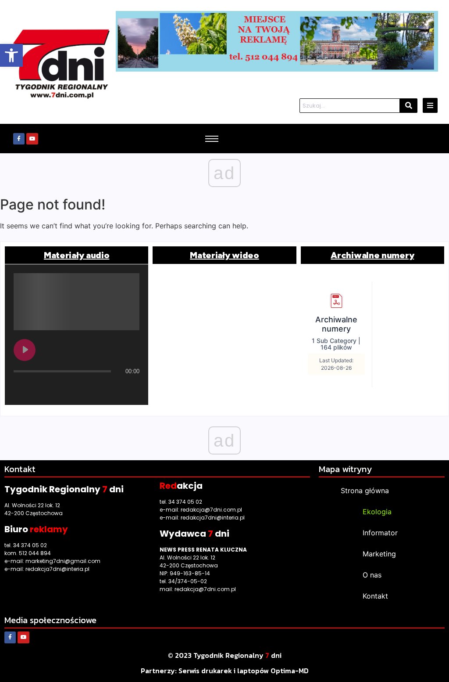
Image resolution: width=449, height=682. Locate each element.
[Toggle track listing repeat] (57, 388)
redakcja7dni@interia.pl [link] (57, 569)
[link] (11, 55)
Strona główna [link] (365, 490)
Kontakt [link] (375, 596)
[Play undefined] (25, 350)
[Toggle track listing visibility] (131, 388)
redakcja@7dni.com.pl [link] (211, 509)
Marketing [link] (379, 553)
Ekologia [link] (377, 511)
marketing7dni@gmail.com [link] (62, 561)
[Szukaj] (408, 105)
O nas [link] (372, 574)
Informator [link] (380, 532)
